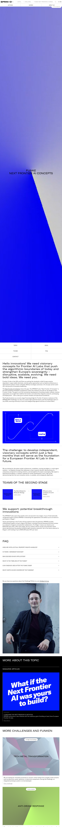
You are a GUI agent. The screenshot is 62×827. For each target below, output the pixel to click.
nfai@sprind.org (44, 581)
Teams (15, 351)
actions (10, 5)
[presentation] (31, 806)
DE (58, 2)
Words (31, 5)
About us (51, 5)
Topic (15, 345)
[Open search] (56, 2)
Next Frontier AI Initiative (12, 389)
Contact (15, 356)
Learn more (17, 494)
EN (60, 2)
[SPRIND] (6, 2)
